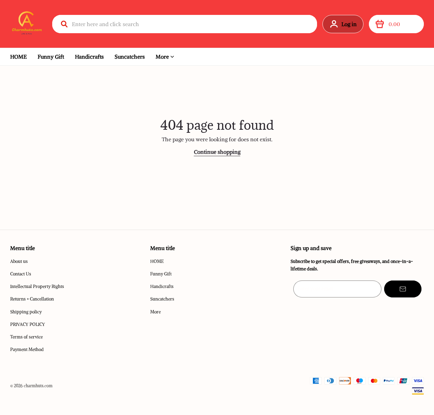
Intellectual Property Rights (37, 286)
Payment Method (27, 349)
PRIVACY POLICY (27, 324)
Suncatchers (130, 56)
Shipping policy (26, 312)
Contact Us (20, 274)
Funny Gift (51, 56)
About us (19, 261)
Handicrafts (89, 56)
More (162, 56)
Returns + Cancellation (32, 299)
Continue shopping (217, 151)
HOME (18, 56)
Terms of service (26, 337)
